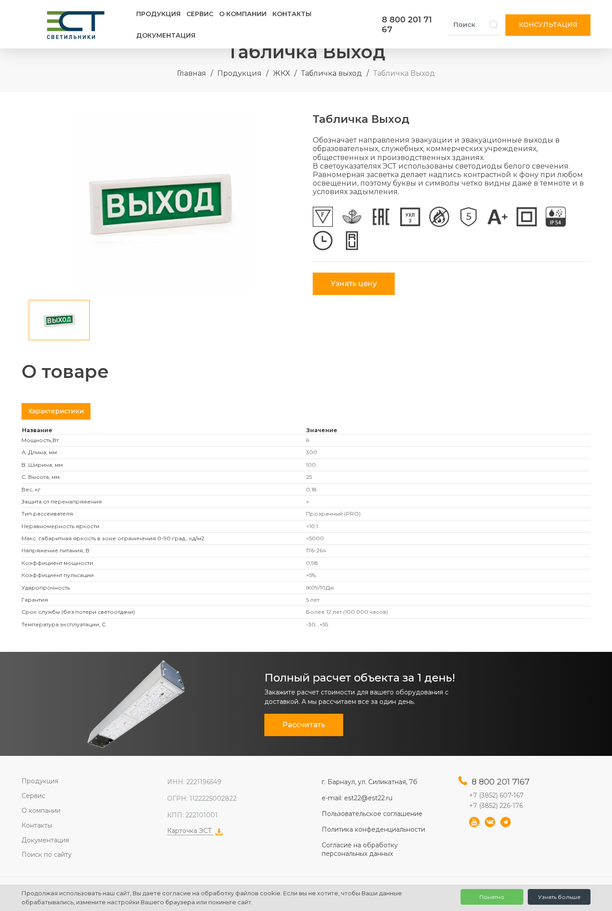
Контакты (291, 14)
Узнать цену (354, 283)
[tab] (56, 411)
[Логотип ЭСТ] (78, 25)
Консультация (548, 25)
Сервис (199, 14)
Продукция (158, 14)
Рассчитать (303, 724)
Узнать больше (559, 897)
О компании (243, 14)
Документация (165, 35)
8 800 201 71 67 (407, 25)
